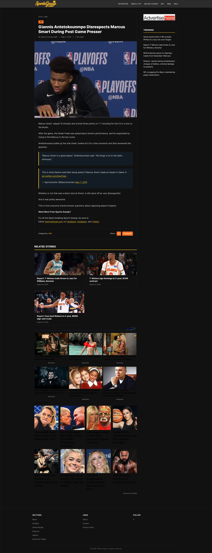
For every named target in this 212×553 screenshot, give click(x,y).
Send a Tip (136, 4)
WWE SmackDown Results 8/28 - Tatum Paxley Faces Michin (46, 480)
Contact (86, 523)
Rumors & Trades (39, 539)
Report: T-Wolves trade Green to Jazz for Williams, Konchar (159, 46)
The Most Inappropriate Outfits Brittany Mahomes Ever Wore (96, 482)
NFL (162, 4)
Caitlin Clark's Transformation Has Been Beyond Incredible (125, 437)
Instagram (82, 221)
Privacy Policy (88, 527)
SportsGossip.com (54, 221)
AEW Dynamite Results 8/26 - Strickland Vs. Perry (125, 479)
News (34, 519)
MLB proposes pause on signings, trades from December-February (157, 54)
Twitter (95, 221)
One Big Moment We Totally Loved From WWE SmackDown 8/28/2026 (70, 439)
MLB (176, 4)
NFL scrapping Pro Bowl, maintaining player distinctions (159, 73)
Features (35, 531)
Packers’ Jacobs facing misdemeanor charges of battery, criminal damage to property (159, 64)
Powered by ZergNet (130, 493)
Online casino (151, 4)
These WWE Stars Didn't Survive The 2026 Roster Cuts (45, 436)
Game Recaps (37, 527)
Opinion (35, 535)
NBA (169, 4)
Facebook (71, 221)
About (85, 519)
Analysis (35, 523)
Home (40, 17)
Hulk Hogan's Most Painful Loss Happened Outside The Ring (98, 437)
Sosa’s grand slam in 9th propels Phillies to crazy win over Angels (157, 38)
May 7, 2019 (81, 182)
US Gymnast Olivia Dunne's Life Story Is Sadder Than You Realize (72, 480)
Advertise (123, 4)
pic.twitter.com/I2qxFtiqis (54, 176)
